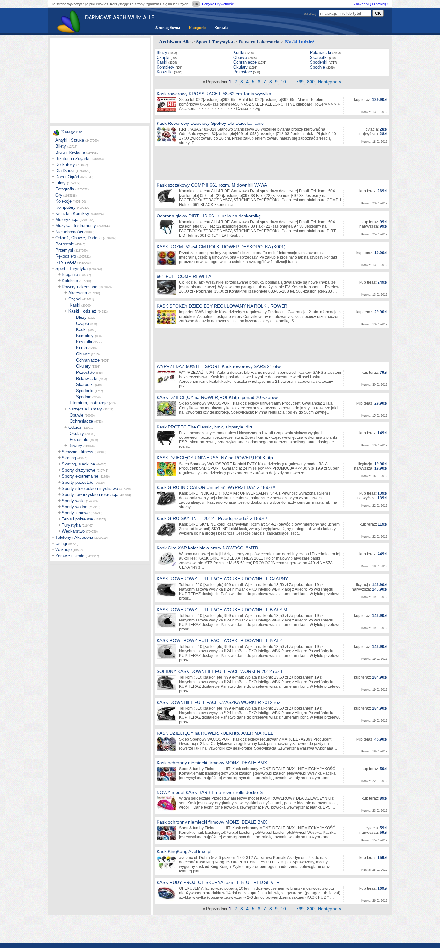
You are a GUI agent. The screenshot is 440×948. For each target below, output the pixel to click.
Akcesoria (77, 292)
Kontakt (221, 28)
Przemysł (64, 250)
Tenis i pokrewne (77, 519)
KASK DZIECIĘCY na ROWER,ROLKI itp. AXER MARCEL (215, 733)
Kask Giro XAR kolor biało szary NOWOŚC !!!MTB (207, 547)
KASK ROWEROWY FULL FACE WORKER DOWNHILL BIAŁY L (221, 640)
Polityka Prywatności (218, 4)
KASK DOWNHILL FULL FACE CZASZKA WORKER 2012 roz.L (220, 702)
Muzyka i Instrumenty (75, 225)
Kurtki (81, 347)
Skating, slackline (78, 464)
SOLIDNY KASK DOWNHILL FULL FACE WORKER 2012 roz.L (220, 671)
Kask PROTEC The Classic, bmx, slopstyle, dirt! (205, 426)
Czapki (82, 323)
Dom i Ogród (67, 176)
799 (300, 81)
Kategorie (197, 28)
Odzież (74, 427)
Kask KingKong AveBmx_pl (184, 851)
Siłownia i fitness (77, 451)
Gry (58, 195)
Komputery (65, 207)
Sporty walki (73, 500)
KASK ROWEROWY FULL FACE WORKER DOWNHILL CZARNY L (224, 578)
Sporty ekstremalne (80, 476)
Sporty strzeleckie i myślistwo (90, 488)
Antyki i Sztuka (69, 140)
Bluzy (81, 317)
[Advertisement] (100, 80)
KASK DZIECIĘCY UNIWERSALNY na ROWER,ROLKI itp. (215, 457)
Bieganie (70, 274)
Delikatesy (65, 164)
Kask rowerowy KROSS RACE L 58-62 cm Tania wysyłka (214, 93)
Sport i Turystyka (71, 268)
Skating (69, 458)
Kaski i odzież (82, 311)
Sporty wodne (74, 506)
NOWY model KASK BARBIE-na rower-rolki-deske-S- (210, 792)
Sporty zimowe (76, 513)
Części (74, 299)
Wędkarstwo (73, 531)
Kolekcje (63, 201)
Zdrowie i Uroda (69, 555)
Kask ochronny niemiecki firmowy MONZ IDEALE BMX (212, 762)
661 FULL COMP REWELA (184, 276)
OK (195, 4)
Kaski (75, 305)
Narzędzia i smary (85, 409)
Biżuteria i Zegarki (72, 158)
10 (283, 81)
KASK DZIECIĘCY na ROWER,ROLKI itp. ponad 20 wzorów (217, 397)
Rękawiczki (86, 378)
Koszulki (84, 341)
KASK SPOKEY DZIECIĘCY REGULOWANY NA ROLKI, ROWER (222, 305)
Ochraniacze (88, 360)
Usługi (61, 543)
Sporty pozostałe (77, 482)
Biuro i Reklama (70, 152)
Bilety (60, 146)
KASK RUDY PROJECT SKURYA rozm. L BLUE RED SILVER (218, 882)
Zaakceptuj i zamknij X (371, 4)
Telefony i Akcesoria (74, 537)
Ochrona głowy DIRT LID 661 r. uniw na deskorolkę (209, 215)
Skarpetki (85, 384)
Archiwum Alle (175, 41)
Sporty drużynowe (78, 470)
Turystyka (71, 525)
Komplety (85, 335)
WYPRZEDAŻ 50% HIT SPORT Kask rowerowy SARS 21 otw (219, 366)
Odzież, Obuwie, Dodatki (78, 237)
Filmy (60, 182)
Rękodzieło (65, 256)
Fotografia (64, 189)
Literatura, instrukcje (89, 402)
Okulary (83, 366)
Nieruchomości (69, 231)
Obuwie (83, 354)
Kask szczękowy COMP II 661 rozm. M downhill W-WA (212, 185)
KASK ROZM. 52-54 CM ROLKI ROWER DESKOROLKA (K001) (221, 246)
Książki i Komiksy (72, 213)
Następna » (329, 81)
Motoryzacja (66, 219)
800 (311, 81)
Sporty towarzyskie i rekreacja (90, 494)
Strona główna (167, 28)
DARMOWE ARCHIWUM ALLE (119, 18)
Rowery (75, 445)
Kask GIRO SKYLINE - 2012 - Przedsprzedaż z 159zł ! (212, 518)
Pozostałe (64, 244)
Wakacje (63, 549)
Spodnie (83, 396)
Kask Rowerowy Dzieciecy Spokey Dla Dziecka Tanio (210, 123)
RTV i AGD (65, 262)
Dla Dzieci (64, 170)
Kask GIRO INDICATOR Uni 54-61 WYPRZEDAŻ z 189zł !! (216, 487)
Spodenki (84, 390)
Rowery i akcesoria (79, 286)
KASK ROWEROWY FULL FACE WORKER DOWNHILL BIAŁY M (222, 609)
